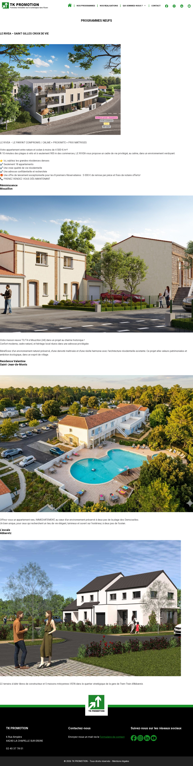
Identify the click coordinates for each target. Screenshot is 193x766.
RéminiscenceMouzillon (35, 187)
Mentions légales (120, 761)
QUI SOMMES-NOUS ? (133, 6)
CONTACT (156, 6)
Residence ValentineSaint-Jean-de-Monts (25, 364)
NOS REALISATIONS (109, 6)
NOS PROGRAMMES (86, 6)
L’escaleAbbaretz (17, 531)
